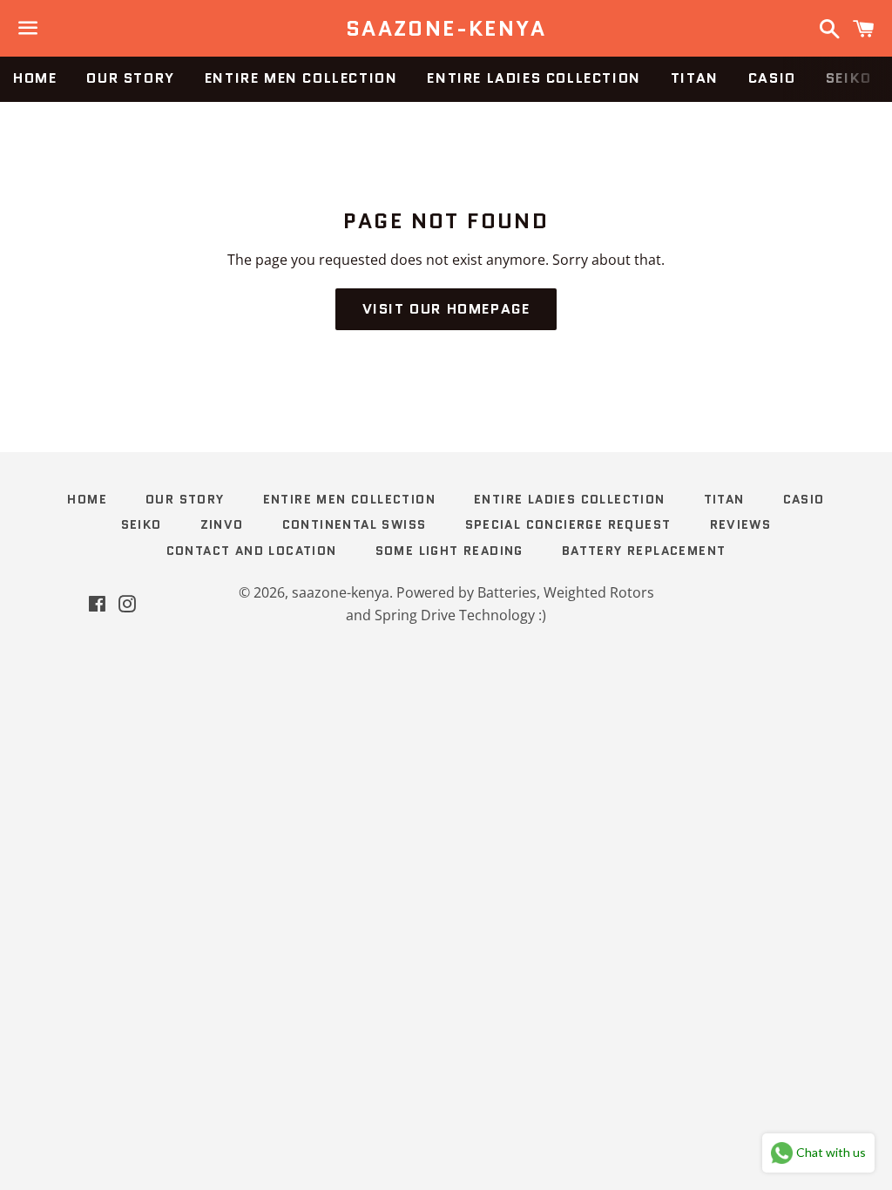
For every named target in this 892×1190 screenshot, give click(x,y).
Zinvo (222, 524)
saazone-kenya (446, 29)
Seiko (849, 78)
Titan (695, 78)
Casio (772, 78)
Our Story (130, 78)
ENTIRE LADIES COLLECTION (533, 78)
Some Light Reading (449, 550)
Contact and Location (251, 550)
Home (35, 78)
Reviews (741, 524)
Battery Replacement (644, 550)
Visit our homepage (446, 309)
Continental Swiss (354, 524)
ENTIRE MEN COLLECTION (301, 78)
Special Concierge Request (568, 524)
